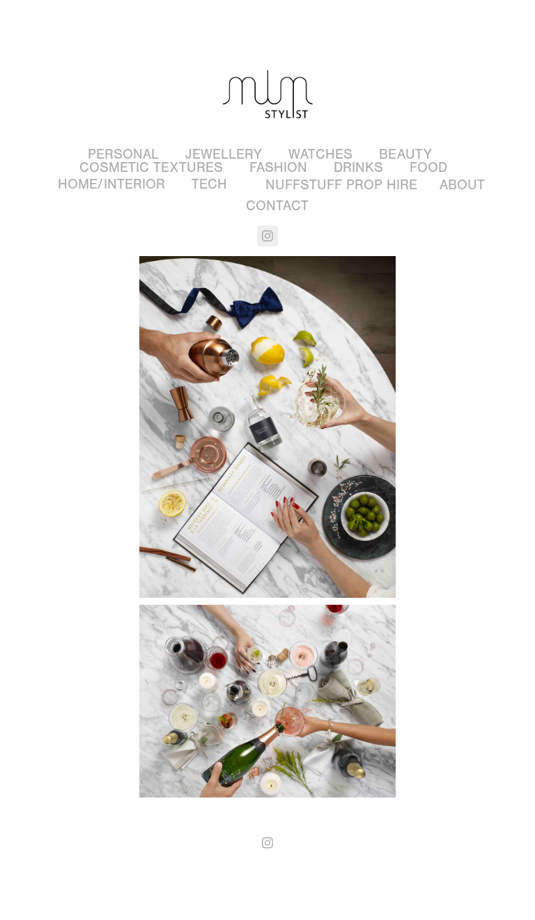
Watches (320, 154)
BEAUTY (405, 154)
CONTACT (277, 206)
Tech (209, 184)
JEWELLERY (223, 154)
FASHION (278, 167)
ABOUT (462, 185)
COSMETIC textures (151, 167)
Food (428, 167)
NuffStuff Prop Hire (341, 185)
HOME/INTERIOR (111, 184)
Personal (123, 154)
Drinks (358, 167)
